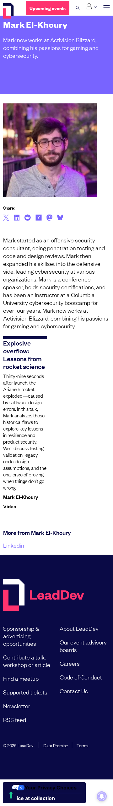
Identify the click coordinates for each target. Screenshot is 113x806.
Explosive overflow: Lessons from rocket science (24, 354)
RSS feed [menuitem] (14, 719)
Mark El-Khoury (20, 496)
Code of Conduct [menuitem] (81, 677)
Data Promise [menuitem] (55, 745)
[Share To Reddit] (27, 218)
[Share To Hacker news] (38, 218)
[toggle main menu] (106, 8)
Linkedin (13, 545)
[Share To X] (6, 218)
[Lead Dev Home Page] (43, 595)
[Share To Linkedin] (17, 218)
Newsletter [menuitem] (16, 705)
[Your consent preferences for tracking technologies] (11, 795)
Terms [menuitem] (82, 745)
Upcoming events (48, 8)
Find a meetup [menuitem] (21, 678)
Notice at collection (31, 798)
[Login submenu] (91, 6)
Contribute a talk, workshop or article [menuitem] (26, 660)
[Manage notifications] (102, 796)
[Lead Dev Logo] (9, 11)
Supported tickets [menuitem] (25, 692)
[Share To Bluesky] (60, 218)
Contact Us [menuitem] (74, 690)
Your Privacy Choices (50, 787)
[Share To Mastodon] (49, 218)
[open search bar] (78, 7)
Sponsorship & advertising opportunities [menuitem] (21, 635)
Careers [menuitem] (70, 663)
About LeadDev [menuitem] (79, 628)
